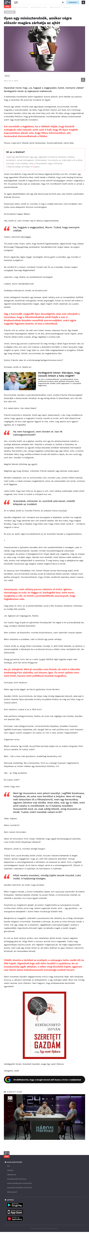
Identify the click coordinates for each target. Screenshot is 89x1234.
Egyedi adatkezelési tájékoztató (19, 1183)
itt (31, 167)
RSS (8, 1166)
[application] (44, 1117)
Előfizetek (73, 2)
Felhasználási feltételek (16, 1179)
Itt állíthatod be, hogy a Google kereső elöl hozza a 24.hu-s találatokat (47, 1080)
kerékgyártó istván (40, 7)
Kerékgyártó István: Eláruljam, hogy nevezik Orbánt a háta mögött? (59, 374)
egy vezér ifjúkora (21, 7)
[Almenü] (16, 2)
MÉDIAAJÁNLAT (12, 1192)
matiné (68, 7)
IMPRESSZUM (11, 1174)
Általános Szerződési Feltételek (19, 1187)
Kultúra (9, 12)
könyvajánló (56, 7)
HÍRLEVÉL (10, 1170)
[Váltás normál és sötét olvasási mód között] (63, 2)
